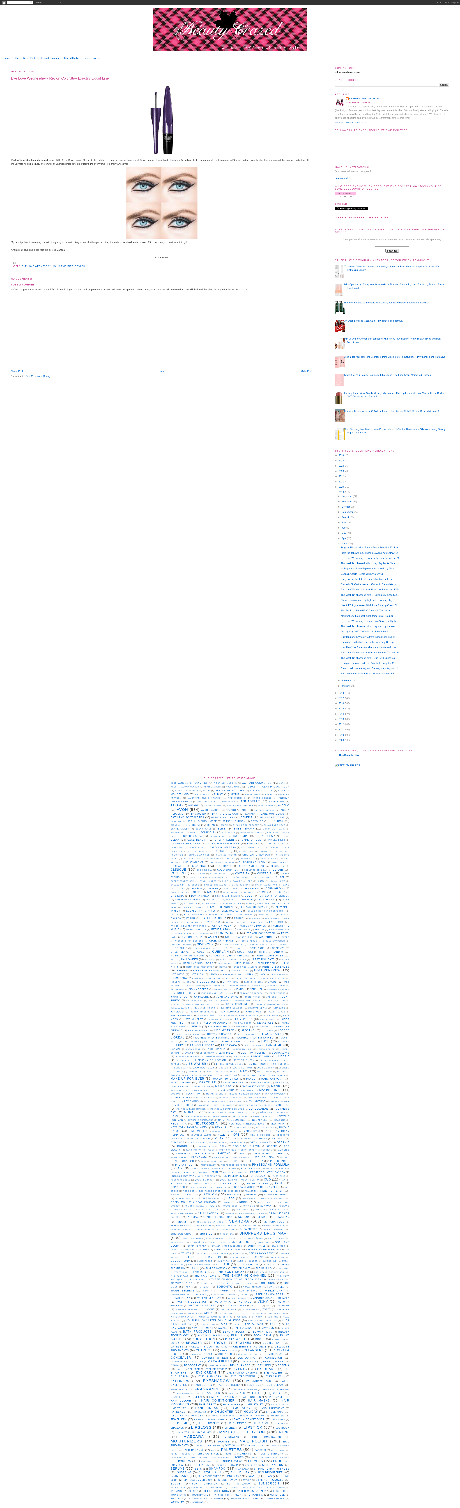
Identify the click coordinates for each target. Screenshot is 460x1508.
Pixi (180, 1168)
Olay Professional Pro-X (249, 1138)
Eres (283, 915)
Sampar (230, 1213)
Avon (182, 809)
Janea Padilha (192, 986)
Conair (278, 869)
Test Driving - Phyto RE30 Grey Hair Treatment (365, 610)
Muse (211, 1113)
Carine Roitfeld (275, 844)
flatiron (253, 1385)
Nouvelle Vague (201, 1135)
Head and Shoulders (198, 963)
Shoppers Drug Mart (264, 1233)
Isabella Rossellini (273, 978)
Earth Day (267, 899)
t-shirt (233, 1488)
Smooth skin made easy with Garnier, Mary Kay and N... (370, 668)
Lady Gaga (229, 1045)
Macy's (189, 1075)
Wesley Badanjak (252, 1313)
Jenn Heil (256, 989)
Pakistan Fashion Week (200, 1150)
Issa (188, 982)
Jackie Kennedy (253, 982)
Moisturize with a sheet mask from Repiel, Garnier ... (368, 616)
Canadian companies (224, 843)
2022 (341, 476)
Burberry (240, 836)
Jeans (240, 989)
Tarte (194, 1268)
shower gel (210, 1472)
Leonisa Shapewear (187, 1057)
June (344, 527)
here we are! (341, 178)
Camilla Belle (276, 840)
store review (228, 1480)
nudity (200, 1446)
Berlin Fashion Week (202, 821)
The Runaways (180, 1276)
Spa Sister (278, 1246)
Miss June (235, 1101)
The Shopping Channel (244, 1275)
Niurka (216, 1131)
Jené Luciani (208, 993)
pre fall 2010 (209, 1461)
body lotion (203, 1338)
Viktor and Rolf (234, 1305)
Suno (240, 1261)
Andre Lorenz (262, 798)
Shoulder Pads (192, 1239)
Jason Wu (257, 986)
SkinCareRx (178, 1242)
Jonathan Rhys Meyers (247, 1001)
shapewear (242, 1469)
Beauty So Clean (223, 817)
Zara (224, 1324)
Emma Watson (193, 914)
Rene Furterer (271, 1190)
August (346, 517)
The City (259, 1272)
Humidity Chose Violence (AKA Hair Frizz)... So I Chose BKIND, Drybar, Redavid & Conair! (391, 411)
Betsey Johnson (234, 821)
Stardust (238, 1253)
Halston (210, 960)
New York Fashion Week (189, 1127)
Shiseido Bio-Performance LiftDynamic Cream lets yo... (370, 584)
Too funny (267, 1283)
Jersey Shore (277, 993)
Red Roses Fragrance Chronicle (219, 1191)
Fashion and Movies (252, 926)
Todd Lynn (207, 1283)
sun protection (205, 1483)
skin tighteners (209, 1476)
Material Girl (179, 1090)
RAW (283, 1180)
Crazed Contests (50, 58)
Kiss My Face (224, 1030)
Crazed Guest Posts (25, 58)
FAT (228, 922)
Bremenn (272, 833)
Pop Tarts (248, 1168)
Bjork (224, 825)
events (240, 1368)
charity (203, 1350)
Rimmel (251, 1194)
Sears (262, 1217)
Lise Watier (196, 1063)
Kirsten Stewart (198, 1030)
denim (175, 1365)
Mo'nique (204, 1105)
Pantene (224, 1153)
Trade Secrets (182, 1290)
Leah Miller (227, 1053)
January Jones (237, 986)
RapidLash (178, 1187)
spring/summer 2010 (198, 1480)
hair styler (231, 1404)
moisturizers (186, 1441)
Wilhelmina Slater (182, 1317)
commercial (274, 1354)
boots (260, 1339)
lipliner (230, 1427)
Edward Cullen (232, 904)
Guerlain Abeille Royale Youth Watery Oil (362, 574)
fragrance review (276, 1389)
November (347, 501)
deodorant (192, 1365)
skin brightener (270, 1472)
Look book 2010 (203, 1067)
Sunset (253, 1261)
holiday (251, 1411)
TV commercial (248, 1264)
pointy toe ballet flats (214, 1458)
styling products (269, 1480)
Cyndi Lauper (208, 881)
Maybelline (269, 1089)
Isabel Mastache (245, 978)
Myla (252, 1113)
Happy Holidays (263, 959)
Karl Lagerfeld (182, 1015)
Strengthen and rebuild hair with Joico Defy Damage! (368, 642)
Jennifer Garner (279, 989)
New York (277, 1124)
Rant (278, 1183)
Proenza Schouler (234, 1172)
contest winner (215, 1357)
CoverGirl (265, 873)
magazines (204, 1432)
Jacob (272, 982)
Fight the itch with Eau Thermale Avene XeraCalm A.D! (369, 553)
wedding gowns (198, 1499)
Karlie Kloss (206, 1016)
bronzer (194, 1342)
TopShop (204, 1287)
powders (182, 1461)
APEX (174, 787)
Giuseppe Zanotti (181, 945)
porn (254, 1458)
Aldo (206, 790)
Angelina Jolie (207, 802)
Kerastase (265, 1022)
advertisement (202, 1328)
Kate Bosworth (248, 1016)
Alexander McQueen (230, 790)
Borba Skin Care (274, 829)
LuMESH (178, 1072)
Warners (193, 1313)
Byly (283, 836)
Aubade (193, 805)
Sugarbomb (278, 1257)
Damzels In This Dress (185, 885)
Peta (203, 1161)
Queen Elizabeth (205, 1180)
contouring (247, 1357)
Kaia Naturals (230, 1011)
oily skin (232, 1445)
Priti (214, 1172)
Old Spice (177, 1142)
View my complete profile (350, 122)
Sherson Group (182, 1234)
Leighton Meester (254, 1053)
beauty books (234, 1331)
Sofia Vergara (197, 1246)
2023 (341, 471)
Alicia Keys (202, 794)
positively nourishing (275, 1458)
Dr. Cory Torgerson (274, 896)
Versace (245, 1302)
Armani (176, 805)
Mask (275, 1086)
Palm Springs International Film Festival (245, 1150)
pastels (260, 1450)
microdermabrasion (266, 1437)
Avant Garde (265, 806)
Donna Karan (200, 896)
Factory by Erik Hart (250, 922)
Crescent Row (218, 877)
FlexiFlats (181, 933)
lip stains (260, 1423)
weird (218, 1498)
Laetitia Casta (253, 1045)
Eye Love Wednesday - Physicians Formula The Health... (371, 652)
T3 (217, 1265)
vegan (238, 1495)
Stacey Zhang (219, 1253)
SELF (228, 1210)
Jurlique (177, 1011)
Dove (248, 895)
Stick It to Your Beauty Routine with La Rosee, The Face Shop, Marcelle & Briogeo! (387, 375)
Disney (263, 892)
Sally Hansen (208, 1213)
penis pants (278, 1450)
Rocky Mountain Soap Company (194, 1202)
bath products (197, 1331)
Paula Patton (241, 1157)
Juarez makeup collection (202, 1004)
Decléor (196, 888)
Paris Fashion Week (268, 1153)
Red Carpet (269, 1187)
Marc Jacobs (181, 1082)
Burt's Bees (264, 836)
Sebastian (281, 1217)
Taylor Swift (242, 1268)
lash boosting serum (209, 1419)
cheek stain (228, 1350)
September (348, 512)
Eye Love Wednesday (36, 266)
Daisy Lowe (278, 881)
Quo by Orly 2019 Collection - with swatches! (364, 631)
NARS (174, 1116)
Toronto (225, 1286)
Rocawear (249, 1199)
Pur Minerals (232, 1176)
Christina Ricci (280, 862)
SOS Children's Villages (270, 1210)
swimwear (215, 1487)
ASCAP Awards (190, 787)
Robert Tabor (184, 1199)
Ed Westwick (210, 904)
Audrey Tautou (213, 806)
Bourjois (207, 832)
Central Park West (200, 851)
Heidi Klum (242, 963)
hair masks (259, 1400)
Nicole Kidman (242, 1128)
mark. (284, 1432)
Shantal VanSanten (274, 1225)
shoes (284, 1468)
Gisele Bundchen (274, 941)
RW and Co (179, 1183)
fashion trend (229, 1385)
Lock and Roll (280, 1064)
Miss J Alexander (214, 1101)
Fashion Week (221, 925)
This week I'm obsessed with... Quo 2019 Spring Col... (369, 658)
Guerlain (220, 951)
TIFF (227, 1264)
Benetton (176, 821)
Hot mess (177, 974)
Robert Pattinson (276, 1194)
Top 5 (189, 1287)
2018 (341, 693)
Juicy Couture (237, 1004)
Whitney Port (276, 1313)
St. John (201, 1253)
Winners (242, 1317)
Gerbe (285, 937)
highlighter (222, 1411)
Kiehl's (195, 1026)
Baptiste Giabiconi (225, 814)
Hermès (182, 970)
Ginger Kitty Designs (189, 941)
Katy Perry (243, 1019)
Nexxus (220, 1127)
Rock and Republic (273, 1199)
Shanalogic (250, 1225)
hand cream (207, 1408)
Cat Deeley (272, 848)
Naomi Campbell (263, 1116)
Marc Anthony (272, 1078)
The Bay (199, 1271)
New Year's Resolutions (246, 1124)
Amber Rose (252, 794)
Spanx (174, 1250)
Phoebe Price (279, 1161)
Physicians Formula (270, 1164)
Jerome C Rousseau (252, 993)
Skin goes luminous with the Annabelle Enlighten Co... (369, 663)
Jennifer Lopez (185, 993)
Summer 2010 (180, 1261)
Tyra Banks (218, 1295)
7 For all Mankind (225, 783)
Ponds (232, 1169)
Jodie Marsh (253, 997)
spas (268, 1476)
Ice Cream (278, 974)
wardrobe (277, 1495)
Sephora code (273, 1222)
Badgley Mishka (264, 810)
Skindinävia (197, 1242)
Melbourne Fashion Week (244, 1094)
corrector (273, 1357)
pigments (244, 1453)
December (347, 496)
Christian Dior (193, 862)
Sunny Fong (224, 1261)
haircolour (278, 1405)
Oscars (272, 1146)
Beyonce (257, 821)
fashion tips (203, 1385)
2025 (341, 460)
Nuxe (221, 1134)
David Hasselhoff (266, 885)
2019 (341, 492)
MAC (243, 1071)
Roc (232, 1198)
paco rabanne (193, 1450)
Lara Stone (193, 1049)
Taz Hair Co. (264, 1268)
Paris (243, 1154)
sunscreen (268, 1483)
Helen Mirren (265, 963)
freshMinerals (186, 1393)
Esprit (191, 918)
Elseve (175, 915)
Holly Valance (240, 971)
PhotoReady (208, 1165)
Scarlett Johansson (218, 1217)
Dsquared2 (227, 900)
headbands (199, 1412)
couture (197, 1361)
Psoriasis (211, 1176)
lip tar (280, 1423)
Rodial (244, 1202)
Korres (283, 1030)
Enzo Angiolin (266, 915)
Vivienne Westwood (188, 1310)
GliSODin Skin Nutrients (262, 945)
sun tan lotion (239, 1484)
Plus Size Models (212, 1169)
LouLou (223, 1068)
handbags (178, 1412)
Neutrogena (206, 1123)
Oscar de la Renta (247, 1146)
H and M (277, 952)
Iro (228, 978)
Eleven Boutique (269, 904)
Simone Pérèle (253, 1239)
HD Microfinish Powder (187, 955)
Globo (285, 945)
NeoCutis (280, 1120)
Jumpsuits (279, 1008)
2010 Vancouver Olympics (189, 783)
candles (177, 1346)
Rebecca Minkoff (243, 1187)
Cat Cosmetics (251, 848)
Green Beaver (181, 952)
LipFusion (183, 1060)
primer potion (233, 1461)
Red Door (189, 1191)
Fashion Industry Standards (188, 926)
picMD (228, 1454)
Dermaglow (274, 888)
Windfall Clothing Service (215, 1317)
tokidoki (279, 1491)
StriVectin (212, 1257)
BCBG (245, 810)
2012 (341, 724)
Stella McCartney (262, 1253)
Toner (223, 1283)
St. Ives (186, 1253)
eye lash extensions (242, 1373)
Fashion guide (196, 929)
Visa (268, 1306)
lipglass (177, 1427)
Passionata (199, 1157)
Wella (208, 1313)
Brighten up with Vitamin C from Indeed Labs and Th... (369, 637)
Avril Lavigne (210, 810)
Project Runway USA (185, 1176)
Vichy (263, 1301)
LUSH (265, 1041)
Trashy (207, 1291)
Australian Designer (240, 806)
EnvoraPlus (245, 915)
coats (208, 1354)
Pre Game (267, 1169)
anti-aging (243, 1327)
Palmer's (283, 1150)
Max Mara (247, 1090)
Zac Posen (208, 1324)
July (344, 522)
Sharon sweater (207, 1229)
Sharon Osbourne (182, 1229)
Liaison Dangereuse (216, 1057)
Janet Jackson (215, 986)
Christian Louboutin (221, 862)
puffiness (201, 1465)
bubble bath (272, 1343)
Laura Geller (266, 1049)
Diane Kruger (179, 892)
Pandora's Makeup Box (193, 1153)
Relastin (250, 1191)
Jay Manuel (178, 989)
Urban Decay (180, 1298)
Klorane (248, 1030)
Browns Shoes (220, 836)
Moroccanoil (258, 1108)
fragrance (207, 1389)
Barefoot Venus (273, 814)
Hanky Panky (238, 960)
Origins (183, 1146)
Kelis (194, 1023)
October (346, 506)
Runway (266, 1205)
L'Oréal (177, 1037)
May (344, 533)
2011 (341, 729)
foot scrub (179, 1389)
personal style (207, 1454)
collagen (225, 1354)
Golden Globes (202, 948)
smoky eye (233, 1476)
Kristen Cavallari (189, 1034)
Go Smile (181, 948)
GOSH (212, 936)
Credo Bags (196, 877)
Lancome (274, 1045)
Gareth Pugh (246, 937)
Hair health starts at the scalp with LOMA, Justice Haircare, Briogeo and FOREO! (386, 302)
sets (198, 1468)
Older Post (306, 371)
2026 (341, 455)
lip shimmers (237, 1423)
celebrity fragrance (250, 1346)
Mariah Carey (235, 1082)
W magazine (249, 1310)
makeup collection (242, 1432)
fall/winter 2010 (259, 1381)
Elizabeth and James (201, 911)
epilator (194, 1369)
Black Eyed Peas (274, 825)
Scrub (244, 1216)
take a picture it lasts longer (264, 1488)
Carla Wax (177, 848)
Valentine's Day (209, 1298)
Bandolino (198, 814)
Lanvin (175, 1049)
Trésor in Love (246, 1291)
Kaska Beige (226, 1016)
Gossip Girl (258, 948)
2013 (341, 719)
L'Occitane (272, 1033)
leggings (278, 1419)
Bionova (176, 825)
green (197, 1397)
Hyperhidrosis (232, 974)
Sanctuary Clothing (251, 1213)
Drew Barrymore (187, 899)
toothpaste (200, 1495)
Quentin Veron (250, 1180)
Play (193, 1169)
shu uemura (240, 1472)
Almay (218, 794)
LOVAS (251, 1041)
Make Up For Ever (187, 1078)
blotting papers (210, 1335)
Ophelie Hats (237, 1143)
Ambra (269, 794)
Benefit (246, 817)
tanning (176, 1491)
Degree (213, 888)
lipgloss (201, 1427)
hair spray (207, 1404)
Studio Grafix (239, 1257)
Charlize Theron (226, 855)
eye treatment (243, 1376)
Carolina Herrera (223, 847)
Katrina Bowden (219, 1019)
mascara (193, 1436)
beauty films (262, 1332)
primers (255, 1461)
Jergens (226, 993)
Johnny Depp (195, 1001)
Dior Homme (230, 892)
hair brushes (251, 1397)
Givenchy (205, 944)
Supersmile (270, 1261)
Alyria (235, 794)
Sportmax (189, 1250)
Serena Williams (181, 1225)
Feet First (243, 930)
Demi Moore (231, 889)
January (346, 686)
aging (222, 1328)
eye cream (206, 1372)
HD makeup (216, 955)
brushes (243, 1342)
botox (175, 1343)
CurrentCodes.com (182, 881)
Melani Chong (215, 1094)
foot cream (274, 1385)
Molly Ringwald (224, 1105)
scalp (234, 1465)
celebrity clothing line (209, 1347)
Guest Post (245, 952)
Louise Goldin (265, 1068)
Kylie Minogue (247, 1034)
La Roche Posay (202, 1045)
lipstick (253, 1427)
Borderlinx (178, 833)
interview (277, 1415)
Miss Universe (256, 1101)
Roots (213, 1206)
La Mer (179, 1045)
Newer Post (17, 371)
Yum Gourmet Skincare (262, 1321)
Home (7, 58)
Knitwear (267, 1030)
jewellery (179, 1419)
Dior (211, 891)
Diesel (197, 892)
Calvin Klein (224, 839)
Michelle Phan (205, 1098)
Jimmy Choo (179, 997)
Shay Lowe (229, 1229)
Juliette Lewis (257, 1008)
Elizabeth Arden (220, 907)
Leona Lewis (280, 1053)
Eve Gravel (193, 922)
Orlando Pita (205, 1146)
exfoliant (266, 1368)
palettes (231, 1449)
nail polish (253, 1441)
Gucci (201, 952)
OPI (236, 1134)
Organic (283, 1142)
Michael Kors (180, 1097)
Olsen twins (216, 1143)
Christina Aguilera (252, 862)
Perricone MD (184, 1161)
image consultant (222, 1416)
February (346, 680)
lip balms (179, 1423)
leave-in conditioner (248, 1419)
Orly (223, 1146)
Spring (204, 1249)
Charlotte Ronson (256, 855)
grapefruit (179, 1397)
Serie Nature (203, 1225)
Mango (251, 1079)
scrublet (251, 1465)
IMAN (250, 974)
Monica (266, 1105)
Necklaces (260, 1120)
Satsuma (192, 1217)
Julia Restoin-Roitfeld (270, 1004)
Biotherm (193, 825)
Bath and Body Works (187, 817)
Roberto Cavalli (211, 1198)
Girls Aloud (249, 941)
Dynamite (246, 899)
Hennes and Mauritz (244, 967)
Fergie (259, 929)
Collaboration (227, 870)
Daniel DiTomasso (215, 885)
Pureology (257, 1176)
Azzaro (231, 810)
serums (178, 1468)
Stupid (259, 1257)
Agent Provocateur (275, 787)
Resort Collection (184, 1194)
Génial (263, 952)
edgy (180, 1369)
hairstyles (179, 1408)
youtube (198, 1502)
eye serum (179, 1376)
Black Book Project (246, 825)
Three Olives (276, 1280)
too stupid (178, 1495)
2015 (341, 708)
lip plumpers (209, 1423)
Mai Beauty (278, 1075)
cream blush (220, 1361)
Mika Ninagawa (258, 1098)
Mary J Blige (202, 1087)
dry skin (264, 1365)
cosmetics (178, 1361)
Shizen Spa (227, 1234)
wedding (177, 1498)
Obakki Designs (260, 1135)
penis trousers (181, 1454)
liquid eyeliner (62, 266)
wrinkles (178, 1502)
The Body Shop (230, 1271)
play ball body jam (183, 1458)
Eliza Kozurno (192, 907)
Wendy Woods (228, 1313)
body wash (235, 1338)
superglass (178, 1488)
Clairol (180, 866)
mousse (224, 1441)
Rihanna (233, 1194)
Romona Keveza (194, 1206)
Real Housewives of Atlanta (208, 1187)
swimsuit (196, 1488)
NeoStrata (179, 1123)
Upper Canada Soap (268, 1294)
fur (231, 1393)
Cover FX (242, 873)
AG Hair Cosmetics (257, 783)
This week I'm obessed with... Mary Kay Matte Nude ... (369, 563)
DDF (250, 881)
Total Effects (252, 1287)
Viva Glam (282, 1305)
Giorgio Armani (221, 940)
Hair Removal (239, 955)
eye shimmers (209, 1376)
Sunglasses (204, 1261)
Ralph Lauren (257, 1183)
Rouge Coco (230, 1206)
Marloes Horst (180, 1087)
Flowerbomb (201, 933)
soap (252, 1475)
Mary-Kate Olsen (254, 1086)
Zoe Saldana (254, 1324)
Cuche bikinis (262, 877)
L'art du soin (191, 1042)
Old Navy (278, 1138)
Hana (223, 960)
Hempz (223, 967)
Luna (209, 1072)
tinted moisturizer (251, 1491)
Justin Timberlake (202, 1012)
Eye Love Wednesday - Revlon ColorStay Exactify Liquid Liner (60, 78)
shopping (184, 1472)
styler (247, 1480)
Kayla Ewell (268, 1019)
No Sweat (232, 1131)
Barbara (250, 814)
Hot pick (197, 974)
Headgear (224, 963)
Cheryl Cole (248, 859)
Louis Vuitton (242, 1067)
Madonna (230, 1075)
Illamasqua (179, 978)
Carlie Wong (197, 848)
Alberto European (186, 791)
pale (214, 1450)
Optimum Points (261, 1142)
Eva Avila (254, 918)
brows (219, 1342)
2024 (341, 465)
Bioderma (276, 821)
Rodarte (228, 1202)
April (344, 538)
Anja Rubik (228, 802)
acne (273, 1324)
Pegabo (284, 1157)
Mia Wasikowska (275, 1094)
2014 (341, 714)
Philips (233, 1161)
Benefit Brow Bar (272, 817)
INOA (263, 974)
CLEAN (175, 839)
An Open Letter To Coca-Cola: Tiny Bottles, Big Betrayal (373, 320)
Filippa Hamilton (279, 930)
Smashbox (240, 1242)
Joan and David (227, 997)
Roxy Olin (249, 1206)
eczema (283, 1365)
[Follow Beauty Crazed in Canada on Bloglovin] (345, 195)
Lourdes (284, 1068)
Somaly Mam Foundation (227, 1246)
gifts (257, 1393)
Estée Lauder (213, 918)
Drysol (210, 900)
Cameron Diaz (251, 840)
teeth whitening (216, 1491)
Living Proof (257, 1064)
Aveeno (283, 805)
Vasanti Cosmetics (192, 1301)
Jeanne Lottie (222, 989)
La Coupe (283, 1042)
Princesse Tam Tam (195, 1172)
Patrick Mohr (220, 1157)
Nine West (196, 1131)
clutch (194, 1354)
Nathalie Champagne (200, 1120)
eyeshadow (216, 1381)
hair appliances (221, 1397)
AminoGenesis (236, 798)
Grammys (278, 948)
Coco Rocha (204, 870)
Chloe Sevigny (269, 859)
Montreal (282, 1105)
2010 (341, 735)
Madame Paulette (209, 1075)
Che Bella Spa (191, 859)
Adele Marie (233, 787)
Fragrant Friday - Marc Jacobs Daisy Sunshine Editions (370, 547)
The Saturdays (205, 1276)
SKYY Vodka (243, 1210)
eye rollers (273, 1372)
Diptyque (248, 892)
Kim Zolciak (261, 1027)
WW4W (267, 1309)
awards (268, 1328)
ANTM (282, 783)
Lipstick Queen (244, 1060)
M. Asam (221, 1072)
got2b (277, 1393)
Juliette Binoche (232, 1008)
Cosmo (201, 874)
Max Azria (227, 1090)
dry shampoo (240, 1365)
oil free (214, 1445)
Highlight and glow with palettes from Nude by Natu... (368, 568)
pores (239, 1457)
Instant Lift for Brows (207, 978)
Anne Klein (277, 801)
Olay (219, 1138)
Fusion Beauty (192, 937)
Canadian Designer (185, 843)
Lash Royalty (216, 1049)
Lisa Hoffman (269, 1060)
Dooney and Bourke (227, 896)
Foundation (225, 933)
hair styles (255, 1404)
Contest (178, 873)
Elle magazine (232, 911)
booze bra (278, 1339)
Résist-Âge (204, 1210)
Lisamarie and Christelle (364, 99)
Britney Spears (194, 836)
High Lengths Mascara (209, 970)
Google (239, 948)
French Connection (261, 933)
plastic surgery (271, 1454)
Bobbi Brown (244, 828)
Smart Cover (217, 1242)
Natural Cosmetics (232, 1120)
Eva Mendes (272, 918)
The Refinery (277, 1272)
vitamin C (256, 1494)
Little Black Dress (229, 1064)
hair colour (181, 1400)
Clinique (178, 869)
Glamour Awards (232, 945)
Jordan (175, 1004)
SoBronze (264, 1242)
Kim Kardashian (219, 1026)
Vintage (256, 1306)
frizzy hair (211, 1393)
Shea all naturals (274, 1229)
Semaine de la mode (210, 1222)
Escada (176, 918)
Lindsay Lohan (261, 1056)
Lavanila (190, 1053)
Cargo (252, 843)
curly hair (248, 1361)
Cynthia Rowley (232, 881)
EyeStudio (213, 922)
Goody (222, 948)
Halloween (189, 959)
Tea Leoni (283, 1268)
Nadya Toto (220, 1116)
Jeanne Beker (198, 989)
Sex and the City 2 (227, 1225)
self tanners (272, 1465)
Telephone (181, 1272)
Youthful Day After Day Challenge (213, 1320)
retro (220, 1465)
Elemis (250, 904)
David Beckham (241, 885)
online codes (255, 1445)
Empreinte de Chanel (221, 915)
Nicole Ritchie (265, 1128)
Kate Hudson (270, 1016)
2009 (341, 740)
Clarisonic (223, 866)
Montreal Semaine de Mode (227, 1109)
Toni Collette (245, 1283)
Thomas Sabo (196, 1280)
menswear (232, 1437)
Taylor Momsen (216, 1268)
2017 (341, 698)
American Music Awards (204, 798)
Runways (284, 1206)
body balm (262, 1335)
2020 (341, 486)
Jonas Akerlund (218, 1001)
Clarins (199, 865)
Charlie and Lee (199, 855)
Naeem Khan (240, 1116)
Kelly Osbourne (215, 1023)
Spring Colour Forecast (263, 1249)
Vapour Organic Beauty (271, 1298)
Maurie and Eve (204, 1090)
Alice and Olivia (261, 790)
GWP (228, 937)
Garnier (266, 936)
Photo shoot (184, 1165)
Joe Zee (271, 997)
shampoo (217, 1468)
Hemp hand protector (200, 967)
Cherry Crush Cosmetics (219, 859)
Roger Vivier (266, 1202)
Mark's (280, 1082)
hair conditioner (218, 1400)
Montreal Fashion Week (191, 1109)
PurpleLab (279, 1176)
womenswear (275, 1498)
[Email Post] (14, 263)
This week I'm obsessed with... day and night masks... (369, 626)
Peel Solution (264, 1157)
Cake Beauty (197, 839)
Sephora (239, 1221)
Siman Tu (234, 1239)
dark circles (273, 1361)
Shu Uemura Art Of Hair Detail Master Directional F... (368, 673)
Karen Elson (277, 1012)
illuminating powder (187, 1415)
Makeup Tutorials (226, 1079)
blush (236, 1335)
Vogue (210, 1309)
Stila (190, 1256)
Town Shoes (275, 1287)
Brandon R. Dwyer (251, 833)
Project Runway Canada (267, 1172)
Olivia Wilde (197, 1143)
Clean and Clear (251, 866)
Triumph (224, 1290)
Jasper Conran (276, 986)
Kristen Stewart (218, 1034)
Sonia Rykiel (257, 1246)
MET (259, 1072)
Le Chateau (207, 1053)
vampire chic (222, 1495)
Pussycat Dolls (180, 1180)
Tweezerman (272, 1290)
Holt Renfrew (267, 970)
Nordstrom (251, 1131)
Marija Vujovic (260, 1083)
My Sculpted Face (231, 1113)
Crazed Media (71, 58)
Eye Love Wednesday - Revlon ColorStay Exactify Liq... (370, 621)
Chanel (223, 850)
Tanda (270, 1264)
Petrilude (217, 1161)
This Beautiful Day (349, 755)
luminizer (182, 1432)
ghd (242, 1393)
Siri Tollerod (276, 1239)
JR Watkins (231, 982)
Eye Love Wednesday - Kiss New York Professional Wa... (371, 589)
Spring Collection (227, 1249)
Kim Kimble (242, 1027)
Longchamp (181, 1068)
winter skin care (244, 1498)
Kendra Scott (242, 1023)
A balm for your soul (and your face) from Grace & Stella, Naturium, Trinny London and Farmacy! (394, 356)
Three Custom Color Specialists (236, 1279)
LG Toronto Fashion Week (222, 1041)
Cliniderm (277, 866)
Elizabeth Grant (254, 907)
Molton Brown (248, 1105)
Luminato (194, 1071)
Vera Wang (223, 1302)
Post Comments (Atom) (38, 376)
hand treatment (272, 1408)
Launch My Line (242, 1049)
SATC (218, 1210)
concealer (181, 1357)
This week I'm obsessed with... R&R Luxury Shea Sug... (370, 595)
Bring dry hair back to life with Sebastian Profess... (367, 579)
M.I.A (233, 1072)
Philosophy (254, 1161)
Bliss (222, 828)
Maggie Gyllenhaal (255, 1075)
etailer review (216, 1369)
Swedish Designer (199, 1265)
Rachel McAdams (205, 1184)
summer (177, 1483)
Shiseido (206, 1233)
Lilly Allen (240, 1057)
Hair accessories (269, 955)
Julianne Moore (205, 1008)
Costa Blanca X (220, 874)
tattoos (192, 1491)
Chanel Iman (246, 851)
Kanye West (254, 1011)
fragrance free (245, 1389)
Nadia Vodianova (196, 1116)
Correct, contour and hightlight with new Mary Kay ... (368, 600)
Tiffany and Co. (182, 1283)
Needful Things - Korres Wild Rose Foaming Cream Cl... (370, 605)
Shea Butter (249, 1229)
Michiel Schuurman (231, 1098)
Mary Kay (223, 1086)
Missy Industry (280, 1101)
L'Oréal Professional (212, 1037)
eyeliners (180, 1380)
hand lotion (240, 1408)
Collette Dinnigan (255, 870)
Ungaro (244, 1295)
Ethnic (239, 918)
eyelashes (274, 1376)
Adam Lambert (212, 787)
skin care (180, 1475)
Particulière (179, 1157)
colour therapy (248, 1354)
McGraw (175, 1094)
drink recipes (217, 1366)
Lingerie (283, 1056)
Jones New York (275, 1001)
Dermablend (251, 888)
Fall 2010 (276, 922)
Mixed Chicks (184, 1105)
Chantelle (265, 851)
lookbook (282, 1428)
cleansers (254, 1350)
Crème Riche (240, 877)
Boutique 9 (228, 833)
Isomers (176, 982)
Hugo (213, 974)
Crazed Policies (92, 58)
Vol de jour (229, 1310)
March (345, 543)
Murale (191, 1112)
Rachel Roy (231, 1183)
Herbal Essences (275, 966)
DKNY (260, 881)
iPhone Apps (275, 1412)
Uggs (232, 1295)
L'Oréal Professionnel (255, 1037)
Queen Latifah (228, 1180)
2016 (341, 703)
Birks (211, 825)
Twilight (200, 1294)
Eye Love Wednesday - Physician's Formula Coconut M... (371, 558)
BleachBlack (204, 829)
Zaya (236, 1324)
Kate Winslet (193, 1019)
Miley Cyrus (190, 1101)
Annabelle (250, 801)
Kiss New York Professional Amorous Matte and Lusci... (370, 647)
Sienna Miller (215, 1239)
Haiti (174, 960)
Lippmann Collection (210, 1060)
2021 (341, 481)
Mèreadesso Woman (272, 1113)
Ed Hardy (190, 903)
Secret (182, 1221)
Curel (280, 877)
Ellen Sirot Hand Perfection (266, 911)
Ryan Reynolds (183, 1210)
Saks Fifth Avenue (182, 1213)
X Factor (257, 1317)
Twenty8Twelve (180, 1295)
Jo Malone (201, 997)
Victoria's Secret (202, 1305)
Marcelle (207, 1082)
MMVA (269, 1072)
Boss (193, 833)
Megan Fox (193, 1094)
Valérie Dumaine (238, 1298)
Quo (267, 1179)
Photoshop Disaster (234, 1165)
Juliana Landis (180, 1008)
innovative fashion (252, 1416)
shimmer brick (264, 1469)
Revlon (80, 266)
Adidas (250, 787)
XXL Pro (273, 1317)
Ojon (206, 1138)
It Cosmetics (206, 981)
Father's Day (221, 929)
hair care (275, 1397)
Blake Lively (180, 829)
